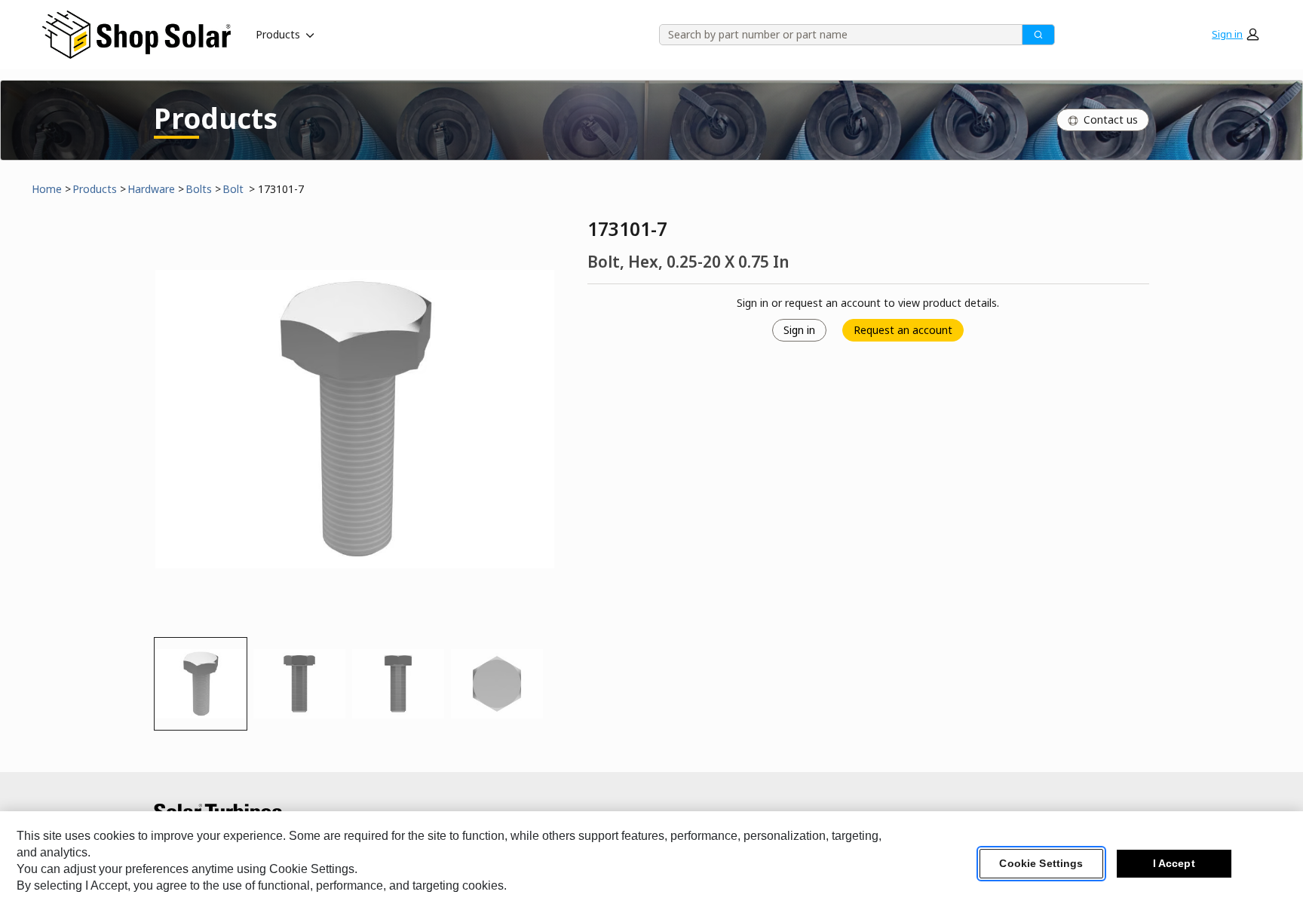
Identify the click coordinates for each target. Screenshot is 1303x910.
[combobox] (835, 34)
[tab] (200, 684)
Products (278, 34)
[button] (1235, 35)
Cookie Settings (1041, 864)
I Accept (1174, 864)
